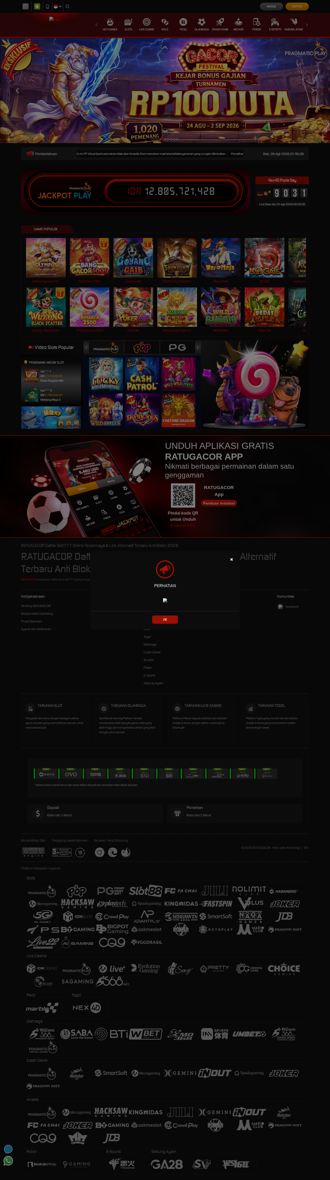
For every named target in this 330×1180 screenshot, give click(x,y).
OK (165, 619)
